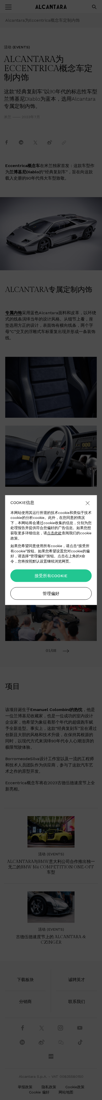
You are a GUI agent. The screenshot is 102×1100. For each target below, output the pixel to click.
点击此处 (54, 533)
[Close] (87, 503)
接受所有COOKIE (51, 575)
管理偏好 (51, 593)
